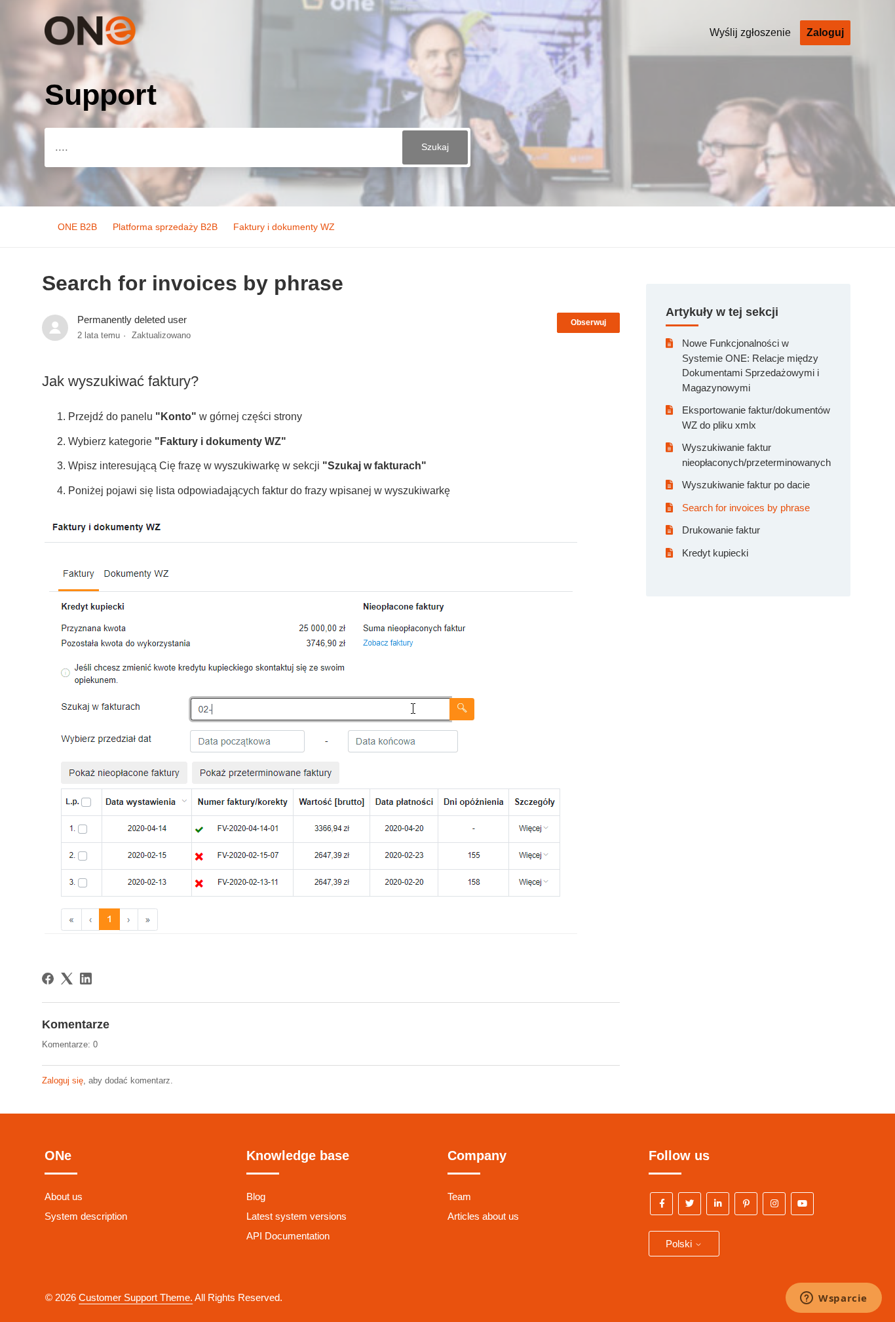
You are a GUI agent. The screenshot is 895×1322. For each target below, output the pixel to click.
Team (459, 1196)
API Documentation (288, 1235)
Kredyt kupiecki (715, 552)
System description (86, 1216)
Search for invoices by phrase (746, 507)
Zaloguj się (62, 1080)
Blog (255, 1196)
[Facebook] (48, 978)
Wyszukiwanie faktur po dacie (746, 484)
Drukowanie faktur (721, 529)
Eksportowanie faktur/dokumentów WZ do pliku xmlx (756, 417)
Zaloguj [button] (825, 32)
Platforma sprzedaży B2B (165, 227)
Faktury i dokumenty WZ (284, 227)
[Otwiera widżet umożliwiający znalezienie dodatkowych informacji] (834, 1299)
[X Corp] (67, 978)
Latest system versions (296, 1216)
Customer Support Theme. (136, 1297)
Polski (680, 1243)
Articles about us (483, 1216)
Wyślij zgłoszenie (750, 32)
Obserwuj (588, 322)
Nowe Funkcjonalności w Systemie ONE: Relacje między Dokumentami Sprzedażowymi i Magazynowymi (750, 365)
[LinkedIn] (86, 978)
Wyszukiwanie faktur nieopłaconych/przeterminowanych (756, 455)
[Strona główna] (109, 41)
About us (64, 1196)
